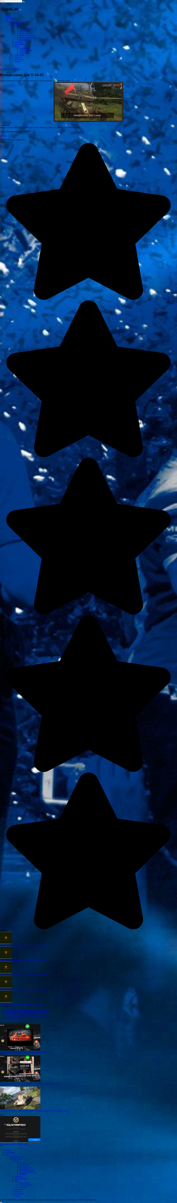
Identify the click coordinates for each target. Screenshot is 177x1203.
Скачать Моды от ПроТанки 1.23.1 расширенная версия (23, 1052)
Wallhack (22, 40)
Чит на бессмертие (27, 35)
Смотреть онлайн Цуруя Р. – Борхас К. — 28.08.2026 (21, 1004)
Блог (7, 20)
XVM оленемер (25, 50)
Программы (19, 55)
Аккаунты (18, 42)
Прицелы (18, 57)
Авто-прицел (24, 48)
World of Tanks (15, 25)
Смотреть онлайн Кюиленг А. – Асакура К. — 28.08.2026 (23, 975)
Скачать (3, 136)
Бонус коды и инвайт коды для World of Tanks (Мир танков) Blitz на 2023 (30, 1083)
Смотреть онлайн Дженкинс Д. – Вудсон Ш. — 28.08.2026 (24, 989)
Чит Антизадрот (26, 33)
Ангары (17, 61)
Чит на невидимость (27, 37)
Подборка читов (26, 29)
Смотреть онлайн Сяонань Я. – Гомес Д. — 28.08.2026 (22, 960)
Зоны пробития (20, 44)
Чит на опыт (24, 31)
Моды (16, 46)
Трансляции (10, 18)
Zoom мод (23, 53)
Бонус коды (19, 59)
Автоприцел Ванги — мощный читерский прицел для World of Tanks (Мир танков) (34, 1111)
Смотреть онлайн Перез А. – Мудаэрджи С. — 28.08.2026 (23, 945)
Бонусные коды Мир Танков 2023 (14, 1144)
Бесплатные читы (17, 22)
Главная (8, 16)
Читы (16, 27)
